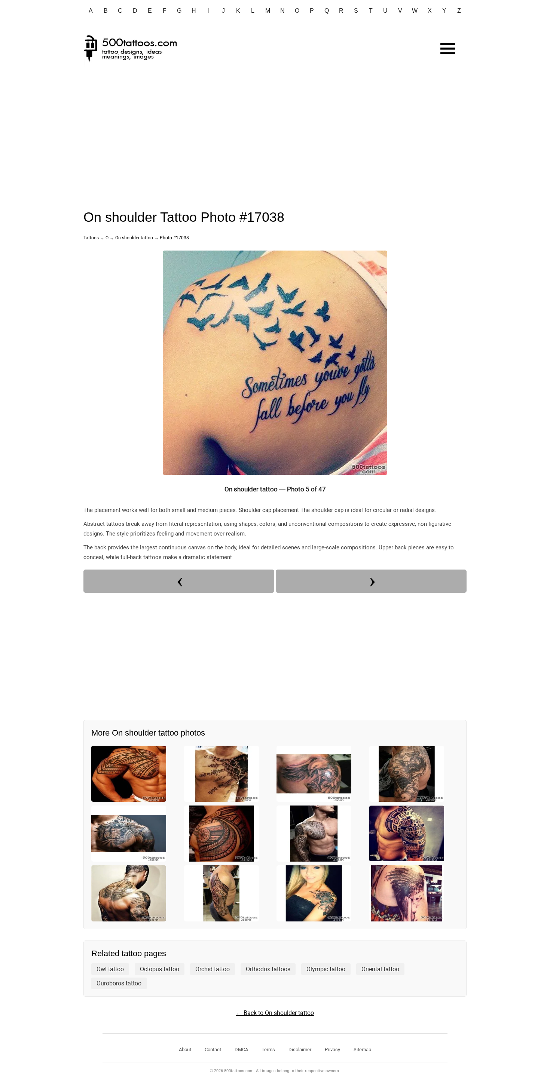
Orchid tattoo (212, 969)
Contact (213, 1049)
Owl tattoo (110, 969)
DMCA (241, 1049)
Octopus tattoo (159, 969)
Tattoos (91, 237)
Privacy (332, 1049)
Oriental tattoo (380, 969)
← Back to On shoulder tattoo (275, 1012)
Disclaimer (299, 1049)
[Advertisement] (275, 135)
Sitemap (362, 1049)
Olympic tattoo (325, 969)
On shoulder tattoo (134, 237)
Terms (268, 1049)
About (185, 1049)
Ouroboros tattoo (119, 983)
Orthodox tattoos (268, 969)
